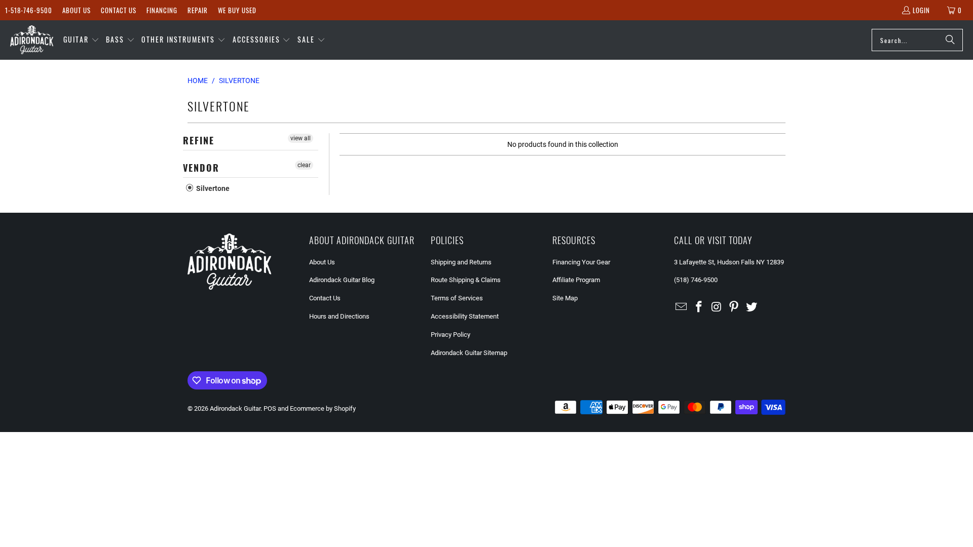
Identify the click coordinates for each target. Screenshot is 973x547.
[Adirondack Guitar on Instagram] (716, 307)
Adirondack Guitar (235, 408)
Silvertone (212, 188)
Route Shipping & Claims (466, 280)
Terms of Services (457, 298)
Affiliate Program (576, 280)
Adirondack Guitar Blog (342, 280)
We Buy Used (237, 10)
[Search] (950, 40)
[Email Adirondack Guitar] (681, 307)
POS (270, 408)
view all (300, 138)
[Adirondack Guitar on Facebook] (699, 307)
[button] (81, 40)
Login (921, 10)
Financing (161, 10)
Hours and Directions (339, 316)
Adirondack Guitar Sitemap (469, 353)
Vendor (201, 167)
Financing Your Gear (581, 262)
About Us (76, 10)
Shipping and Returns (461, 262)
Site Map (565, 298)
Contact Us (118, 10)
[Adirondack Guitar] (31, 40)
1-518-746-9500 (28, 10)
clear (304, 165)
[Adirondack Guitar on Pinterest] (734, 307)
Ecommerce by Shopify (323, 408)
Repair (198, 10)
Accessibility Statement (465, 316)
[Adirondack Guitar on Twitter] (752, 307)
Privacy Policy (450, 334)
